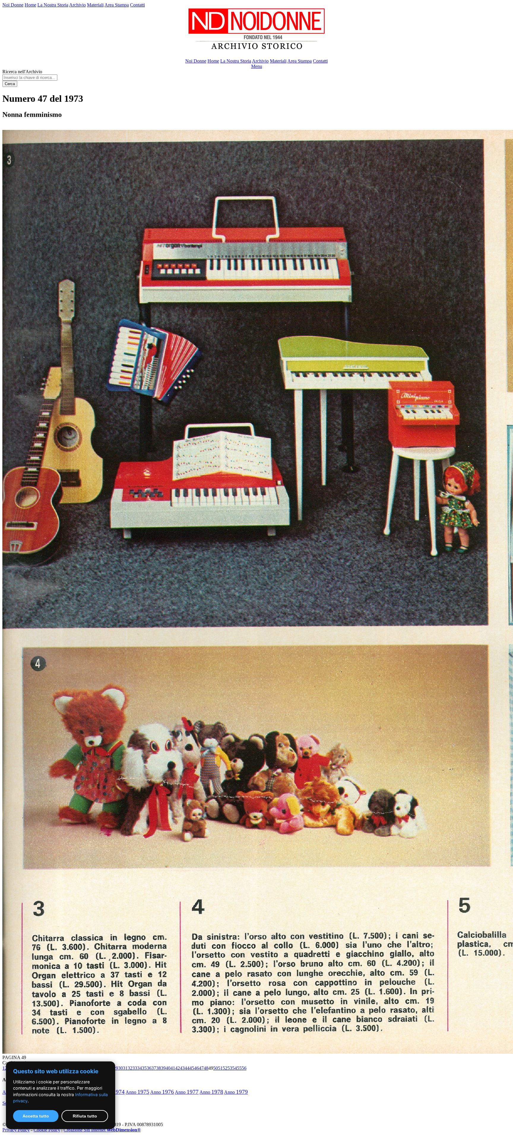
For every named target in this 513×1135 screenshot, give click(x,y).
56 (244, 1068)
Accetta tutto (36, 1116)
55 (239, 1068)
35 (144, 1068)
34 (139, 1068)
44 (187, 1068)
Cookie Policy (47, 1129)
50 (215, 1068)
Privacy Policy (16, 1129)
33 (134, 1068)
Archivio (77, 4)
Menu (256, 66)
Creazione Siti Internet (102, 1129)
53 (229, 1068)
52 (225, 1068)
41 (172, 1068)
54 (234, 1068)
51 (220, 1068)
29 (115, 1068)
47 (201, 1068)
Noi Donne (12, 4)
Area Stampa (116, 4)
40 (168, 1068)
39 (163, 1068)
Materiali (95, 4)
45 (191, 1068)
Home (30, 4)
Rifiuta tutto (85, 1116)
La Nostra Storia (52, 4)
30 (120, 1068)
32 (130, 1068)
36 (149, 1068)
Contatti (137, 4)
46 (196, 1068)
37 (153, 1068)
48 (206, 1068)
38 (158, 1068)
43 (182, 1068)
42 (177, 1068)
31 (125, 1068)
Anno (137, 1092)
